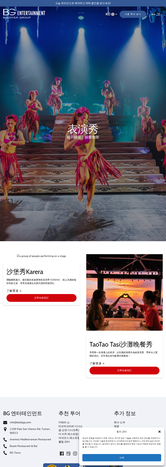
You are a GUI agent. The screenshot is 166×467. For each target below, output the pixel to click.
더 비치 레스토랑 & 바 (71, 434)
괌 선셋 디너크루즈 (70, 430)
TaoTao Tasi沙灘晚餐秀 (121, 344)
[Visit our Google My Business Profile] (68, 453)
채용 (116, 426)
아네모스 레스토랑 (69, 438)
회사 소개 (119, 422)
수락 (121, 457)
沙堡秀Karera (24, 272)
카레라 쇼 (64, 422)
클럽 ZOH (64, 442)
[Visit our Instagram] (75, 453)
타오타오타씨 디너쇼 (71, 426)
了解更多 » (14, 291)
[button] (159, 431)
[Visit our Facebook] (62, 453)
